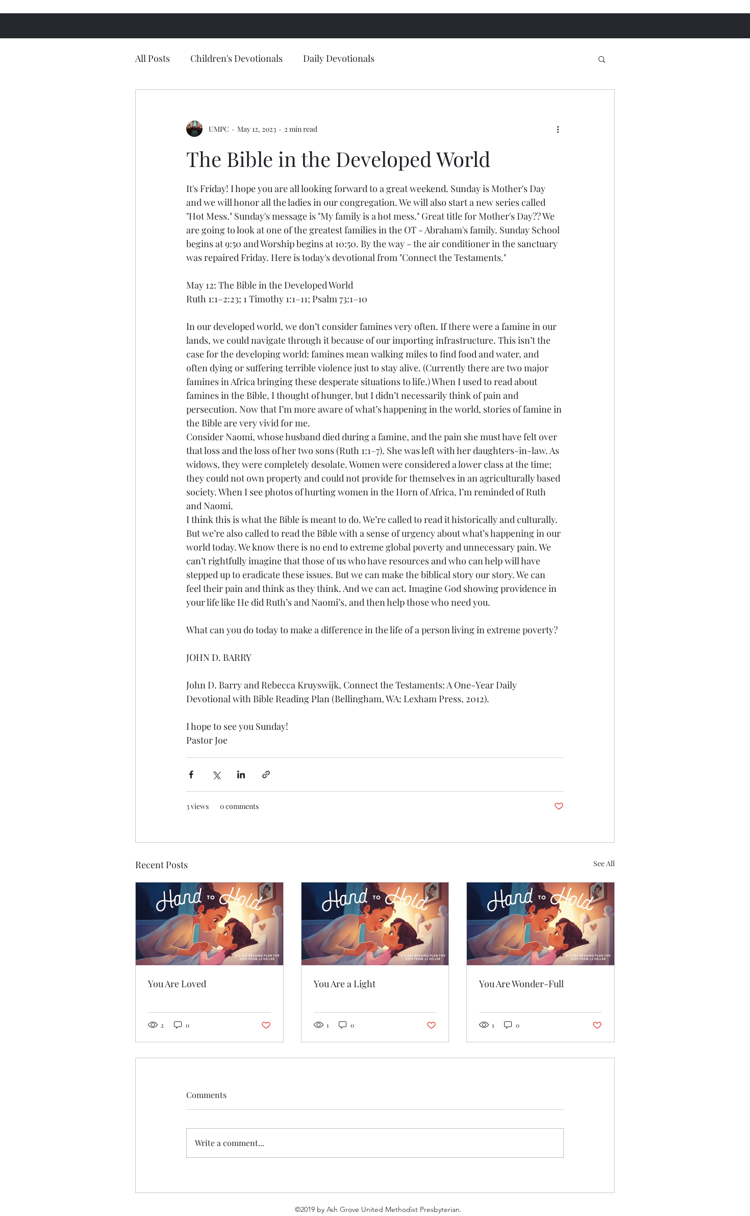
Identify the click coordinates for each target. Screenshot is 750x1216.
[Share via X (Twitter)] (216, 774)
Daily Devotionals (338, 58)
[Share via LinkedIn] (241, 774)
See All (604, 863)
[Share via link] (266, 774)
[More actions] (558, 129)
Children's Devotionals (236, 58)
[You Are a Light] (375, 924)
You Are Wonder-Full (521, 983)
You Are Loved (177, 983)
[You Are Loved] (209, 924)
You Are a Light (345, 983)
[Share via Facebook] (191, 774)
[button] (602, 59)
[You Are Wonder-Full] (540, 924)
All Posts (152, 58)
